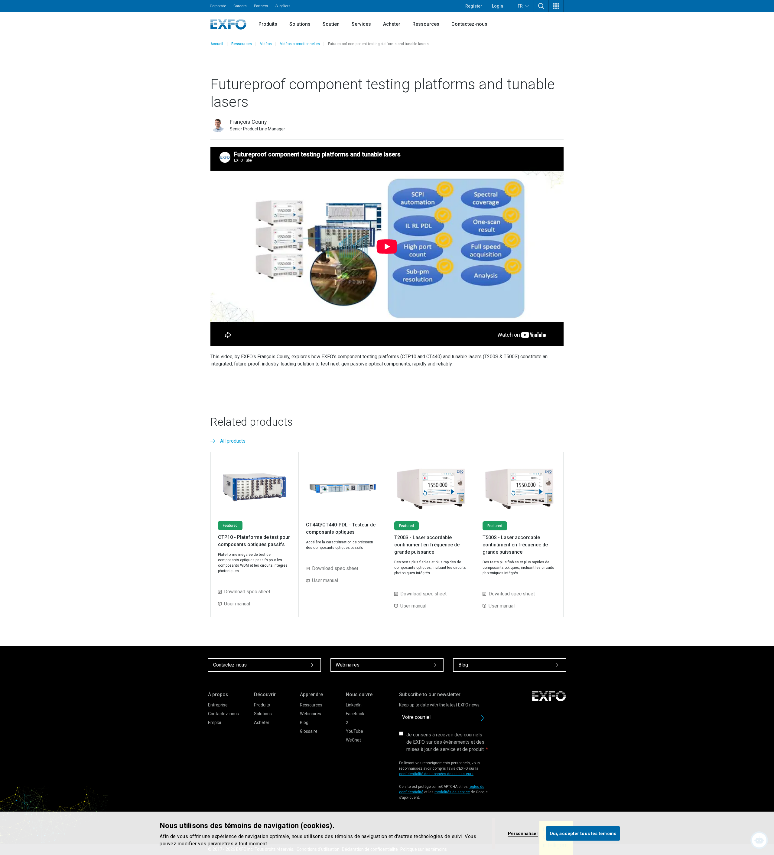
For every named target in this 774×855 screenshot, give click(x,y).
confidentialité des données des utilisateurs (436, 774)
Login (497, 6)
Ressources (425, 24)
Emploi (214, 722)
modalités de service (452, 792)
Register (473, 6)
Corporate (218, 6)
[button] (541, 6)
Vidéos (266, 44)
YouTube (354, 731)
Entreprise (218, 705)
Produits (268, 24)
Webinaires (310, 713)
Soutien (331, 24)
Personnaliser (523, 833)
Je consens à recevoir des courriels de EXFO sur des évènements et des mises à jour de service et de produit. (445, 742)
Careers (240, 6)
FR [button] (520, 6)
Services (361, 24)
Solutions (300, 24)
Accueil (216, 44)
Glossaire (308, 731)
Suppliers (283, 6)
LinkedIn (354, 705)
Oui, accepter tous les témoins (583, 833)
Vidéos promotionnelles (300, 44)
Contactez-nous (469, 24)
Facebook (355, 713)
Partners (261, 6)
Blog (304, 722)
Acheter (391, 24)
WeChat (353, 740)
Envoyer (482, 718)
